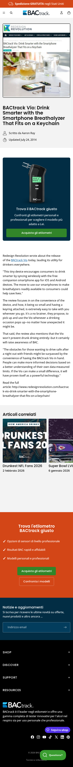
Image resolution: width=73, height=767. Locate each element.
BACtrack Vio (19, 260)
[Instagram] (38, 737)
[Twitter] (56, 737)
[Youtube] (44, 737)
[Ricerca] (11, 13)
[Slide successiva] (66, 462)
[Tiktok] (50, 737)
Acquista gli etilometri (36, 233)
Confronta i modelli (36, 581)
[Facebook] (32, 737)
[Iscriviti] (65, 627)
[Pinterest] (68, 737)
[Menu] (4, 13)
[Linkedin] (62, 737)
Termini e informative (36, 759)
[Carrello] (69, 13)
